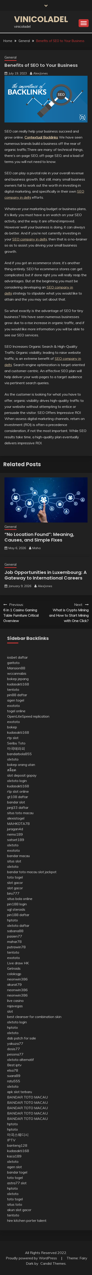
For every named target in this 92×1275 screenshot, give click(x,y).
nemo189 (15, 834)
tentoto (13, 689)
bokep (12, 727)
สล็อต (11, 770)
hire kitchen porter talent (26, 1220)
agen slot (14, 1167)
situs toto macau (20, 813)
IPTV (11, 1140)
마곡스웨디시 (18, 1134)
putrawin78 (16, 947)
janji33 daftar (17, 807)
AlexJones (40, 73)
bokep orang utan (21, 764)
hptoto (12, 920)
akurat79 (14, 984)
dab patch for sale (21, 1038)
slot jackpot (47, 872)
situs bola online (19, 898)
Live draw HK (18, 963)
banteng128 (17, 1145)
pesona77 (15, 1054)
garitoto (13, 662)
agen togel (15, 700)
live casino (15, 1000)
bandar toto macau (22, 872)
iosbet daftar (17, 657)
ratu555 (13, 1081)
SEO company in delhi (29, 239)
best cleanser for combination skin (34, 1016)
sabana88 (15, 931)
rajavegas (15, 1006)
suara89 (13, 1075)
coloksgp (14, 974)
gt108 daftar (17, 797)
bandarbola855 (19, 754)
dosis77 (13, 1049)
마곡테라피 (16, 748)
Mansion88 (16, 668)
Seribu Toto (16, 743)
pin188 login (17, 904)
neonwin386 (17, 979)
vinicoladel (41, 19)
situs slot (14, 861)
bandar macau (18, 856)
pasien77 (14, 936)
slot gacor (15, 882)
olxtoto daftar (18, 925)
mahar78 (14, 941)
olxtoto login (17, 780)
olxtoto (13, 759)
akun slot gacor (19, 1210)
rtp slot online (18, 791)
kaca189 (14, 1156)
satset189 (15, 839)
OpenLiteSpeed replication (28, 716)
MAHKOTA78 (18, 823)
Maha (36, 548)
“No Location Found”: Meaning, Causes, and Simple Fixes (39, 537)
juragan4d (15, 829)
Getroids (14, 968)
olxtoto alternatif (20, 1059)
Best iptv (14, 1065)
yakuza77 (15, 1043)
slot (10, 1011)
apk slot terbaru (19, 1092)
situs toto (14, 1204)
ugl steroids (16, 909)
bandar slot (16, 802)
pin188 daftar (18, 915)
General (10, 57)
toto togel (15, 877)
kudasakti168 (18, 684)
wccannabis (16, 673)
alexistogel (15, 818)
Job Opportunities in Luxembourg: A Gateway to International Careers (45, 575)
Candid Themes (53, 1263)
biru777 (13, 893)
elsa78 (12, 1070)
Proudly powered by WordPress (32, 1258)
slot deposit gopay (22, 775)
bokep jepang (18, 678)
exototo (13, 705)
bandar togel (17, 1172)
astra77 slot (17, 1183)
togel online (16, 711)
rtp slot (13, 737)
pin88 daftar (17, 695)
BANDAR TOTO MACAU (27, 1097)
